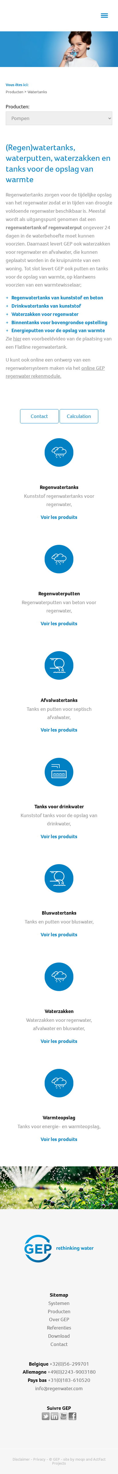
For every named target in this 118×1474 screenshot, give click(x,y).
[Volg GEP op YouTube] (63, 1419)
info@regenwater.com (59, 1388)
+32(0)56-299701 (69, 1364)
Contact (39, 416)
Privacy (39, 1459)
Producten (59, 1311)
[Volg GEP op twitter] (46, 1419)
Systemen (59, 1303)
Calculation (79, 416)
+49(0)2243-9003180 (72, 1372)
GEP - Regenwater (31, 16)
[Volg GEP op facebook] (72, 1419)
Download (59, 1336)
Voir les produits (59, 517)
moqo (80, 1459)
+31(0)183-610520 (69, 1380)
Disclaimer (21, 1459)
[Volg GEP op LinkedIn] (54, 1419)
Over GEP (59, 1319)
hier (17, 338)
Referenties (59, 1327)
